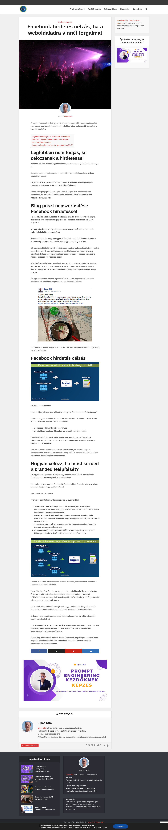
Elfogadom (120, 826)
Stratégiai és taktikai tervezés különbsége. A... (45, 788)
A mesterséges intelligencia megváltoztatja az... (42, 769)
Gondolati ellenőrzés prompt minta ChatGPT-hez (44, 779)
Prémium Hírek (110, 9)
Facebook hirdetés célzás (41, 142)
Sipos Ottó (137, 9)
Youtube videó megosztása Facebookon (45, 808)
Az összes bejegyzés (29, 745)
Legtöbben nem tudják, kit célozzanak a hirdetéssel (51, 137)
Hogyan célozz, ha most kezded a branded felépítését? (52, 145)
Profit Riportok (94, 9)
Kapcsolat (124, 9)
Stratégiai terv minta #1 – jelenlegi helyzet (44, 798)
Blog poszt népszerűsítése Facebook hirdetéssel (50, 139)
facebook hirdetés (65, 22)
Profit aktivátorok (77, 9)
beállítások (97, 827)
